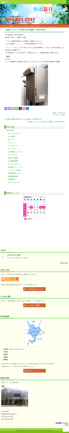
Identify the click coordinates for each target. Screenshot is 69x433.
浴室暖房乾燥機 (13, 176)
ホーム (4, 25)
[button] (4, 1)
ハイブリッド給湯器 (14, 170)
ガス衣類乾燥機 (13, 161)
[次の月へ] (43, 197)
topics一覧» (64, 263)
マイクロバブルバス (14, 164)
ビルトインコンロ (13, 133)
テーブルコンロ (13, 145)
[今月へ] (40, 197)
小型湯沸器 (11, 179)
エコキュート (12, 142)
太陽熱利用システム (14, 173)
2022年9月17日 (61, 113)
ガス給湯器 (11, 136)
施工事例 (11, 25)
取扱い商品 (10, 130)
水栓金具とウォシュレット (16, 167)
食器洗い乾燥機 (13, 158)
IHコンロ (10, 139)
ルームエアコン (13, 155)
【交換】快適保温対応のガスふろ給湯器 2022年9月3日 (23, 119)
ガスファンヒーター (14, 182)
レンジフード (12, 148)
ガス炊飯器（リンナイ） (16, 152)
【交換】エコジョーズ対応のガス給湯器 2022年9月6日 (45, 121)
